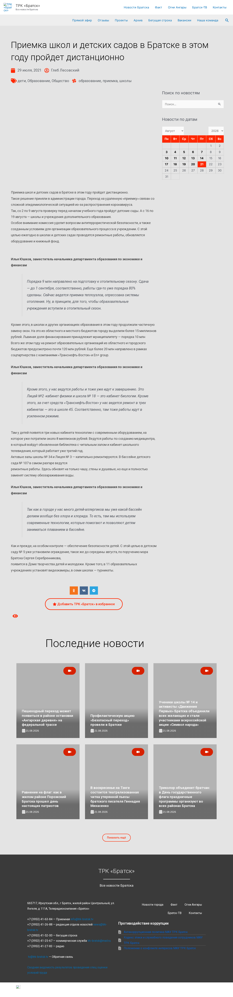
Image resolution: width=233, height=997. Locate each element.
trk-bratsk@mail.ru (99, 940)
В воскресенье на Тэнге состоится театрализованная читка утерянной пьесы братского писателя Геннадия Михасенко (115, 797)
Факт (158, 7)
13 (193, 158)
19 (184, 164)
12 (184, 158)
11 (175, 158)
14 (202, 158)
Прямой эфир (82, 20)
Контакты (219, 7)
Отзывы (103, 20)
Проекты (121, 20)
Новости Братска (136, 7)
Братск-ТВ (199, 7)
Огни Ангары (177, 7)
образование (90, 81)
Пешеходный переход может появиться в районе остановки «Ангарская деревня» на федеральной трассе (47, 718)
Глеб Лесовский (65, 70)
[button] (227, 20)
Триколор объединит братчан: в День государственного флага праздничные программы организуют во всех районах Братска (184, 797)
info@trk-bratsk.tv (82, 919)
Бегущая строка (160, 20)
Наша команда (207, 20)
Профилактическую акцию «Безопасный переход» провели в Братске (112, 720)
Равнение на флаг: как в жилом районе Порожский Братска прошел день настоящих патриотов (44, 799)
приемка (110, 81)
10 (166, 158)
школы (125, 81)
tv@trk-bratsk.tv (38, 957)
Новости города (152, 904)
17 (166, 164)
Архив (138, 20)
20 (193, 164)
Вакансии (184, 20)
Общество (60, 81)
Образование (38, 81)
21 (202, 164)
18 (175, 164)
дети (21, 81)
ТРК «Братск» (28, 5)
